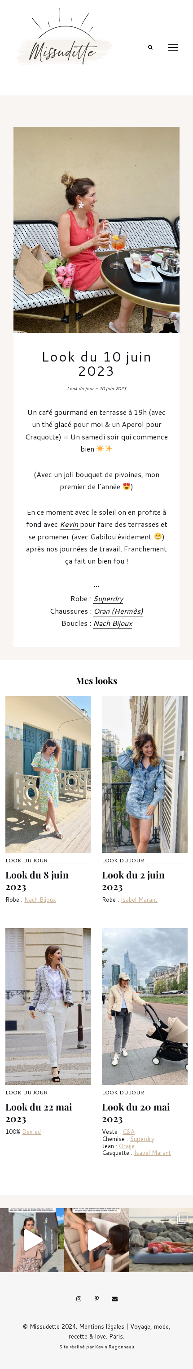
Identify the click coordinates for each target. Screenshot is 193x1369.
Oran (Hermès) (118, 611)
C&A (129, 1132)
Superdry (108, 598)
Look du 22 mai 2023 (38, 1112)
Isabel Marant (139, 899)
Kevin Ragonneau (114, 1346)
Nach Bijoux (112, 623)
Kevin (70, 524)
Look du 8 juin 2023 (37, 880)
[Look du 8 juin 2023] (48, 774)
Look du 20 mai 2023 (136, 1112)
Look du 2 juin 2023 (133, 880)
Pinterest (96, 1299)
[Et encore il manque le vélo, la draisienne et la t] (32, 1240)
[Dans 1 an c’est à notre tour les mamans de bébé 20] (96, 1240)
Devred (31, 1132)
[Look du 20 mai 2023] (145, 1006)
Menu (173, 47)
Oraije (127, 1146)
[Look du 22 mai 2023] (48, 1006)
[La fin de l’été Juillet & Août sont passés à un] (161, 1240)
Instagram (78, 1299)
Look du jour (26, 860)
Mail (114, 1299)
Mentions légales (101, 1326)
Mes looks (96, 680)
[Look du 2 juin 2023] (145, 774)
